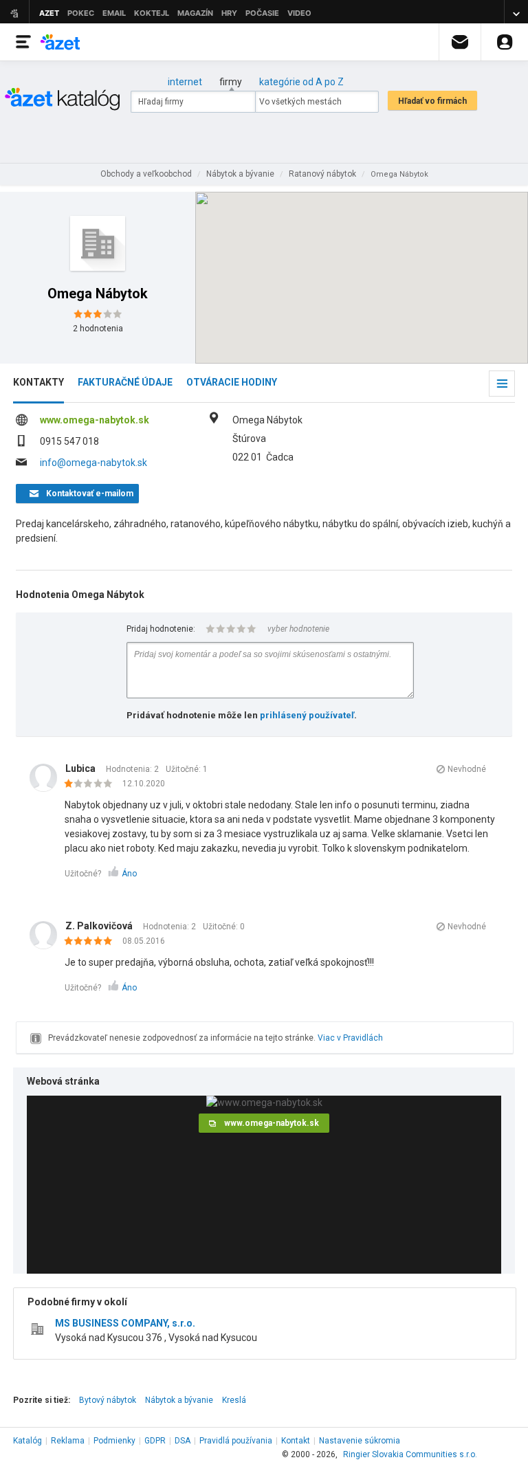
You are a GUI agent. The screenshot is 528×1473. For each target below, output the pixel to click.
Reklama (68, 1441)
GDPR (155, 1441)
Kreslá (234, 1400)
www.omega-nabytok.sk (94, 419)
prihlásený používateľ (307, 715)
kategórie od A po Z (301, 81)
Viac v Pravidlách (350, 1038)
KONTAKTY (38, 382)
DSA (182, 1441)
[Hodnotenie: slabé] (92, 784)
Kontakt (295, 1441)
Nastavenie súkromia (359, 1441)
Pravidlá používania (235, 1441)
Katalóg (27, 1441)
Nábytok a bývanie (179, 1400)
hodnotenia (98, 328)
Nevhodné (467, 769)
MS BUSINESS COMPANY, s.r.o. (125, 1323)
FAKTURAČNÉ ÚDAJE (125, 382)
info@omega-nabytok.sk (93, 462)
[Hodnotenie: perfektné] (92, 941)
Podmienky (114, 1441)
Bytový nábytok (107, 1400)
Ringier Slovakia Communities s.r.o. (410, 1454)
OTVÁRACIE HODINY (231, 382)
